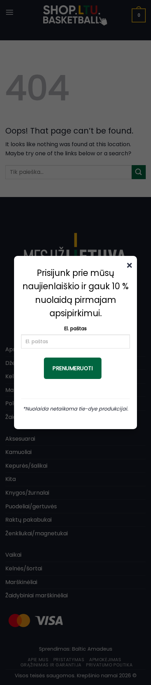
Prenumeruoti (73, 368)
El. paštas (75, 328)
